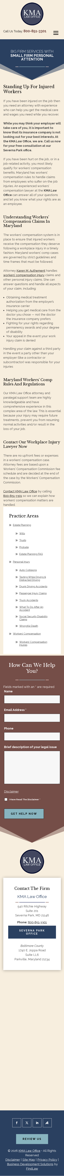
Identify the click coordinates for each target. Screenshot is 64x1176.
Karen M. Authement (31, 270)
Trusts (22, 540)
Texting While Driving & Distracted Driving (32, 579)
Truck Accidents (28, 600)
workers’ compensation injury (23, 275)
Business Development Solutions (30, 1164)
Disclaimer (11, 791)
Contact (20, 491)
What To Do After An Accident (31, 609)
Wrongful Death (28, 625)
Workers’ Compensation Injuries (33, 643)
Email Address (15, 710)
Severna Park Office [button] (32, 932)
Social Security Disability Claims (33, 618)
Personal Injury (21, 561)
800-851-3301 (34, 31)
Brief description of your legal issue (30, 747)
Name (8, 691)
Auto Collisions (28, 570)
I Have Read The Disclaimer (24, 799)
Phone (8, 728)
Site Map (28, 1159)
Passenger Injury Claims (33, 593)
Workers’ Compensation (27, 633)
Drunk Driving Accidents (33, 586)
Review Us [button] (32, 1139)
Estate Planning (22, 525)
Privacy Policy (47, 1159)
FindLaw (32, 1168)
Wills (22, 533)
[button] (56, 33)
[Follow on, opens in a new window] (47, 1122)
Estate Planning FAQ (31, 554)
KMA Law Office (29, 1150)
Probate (24, 547)
